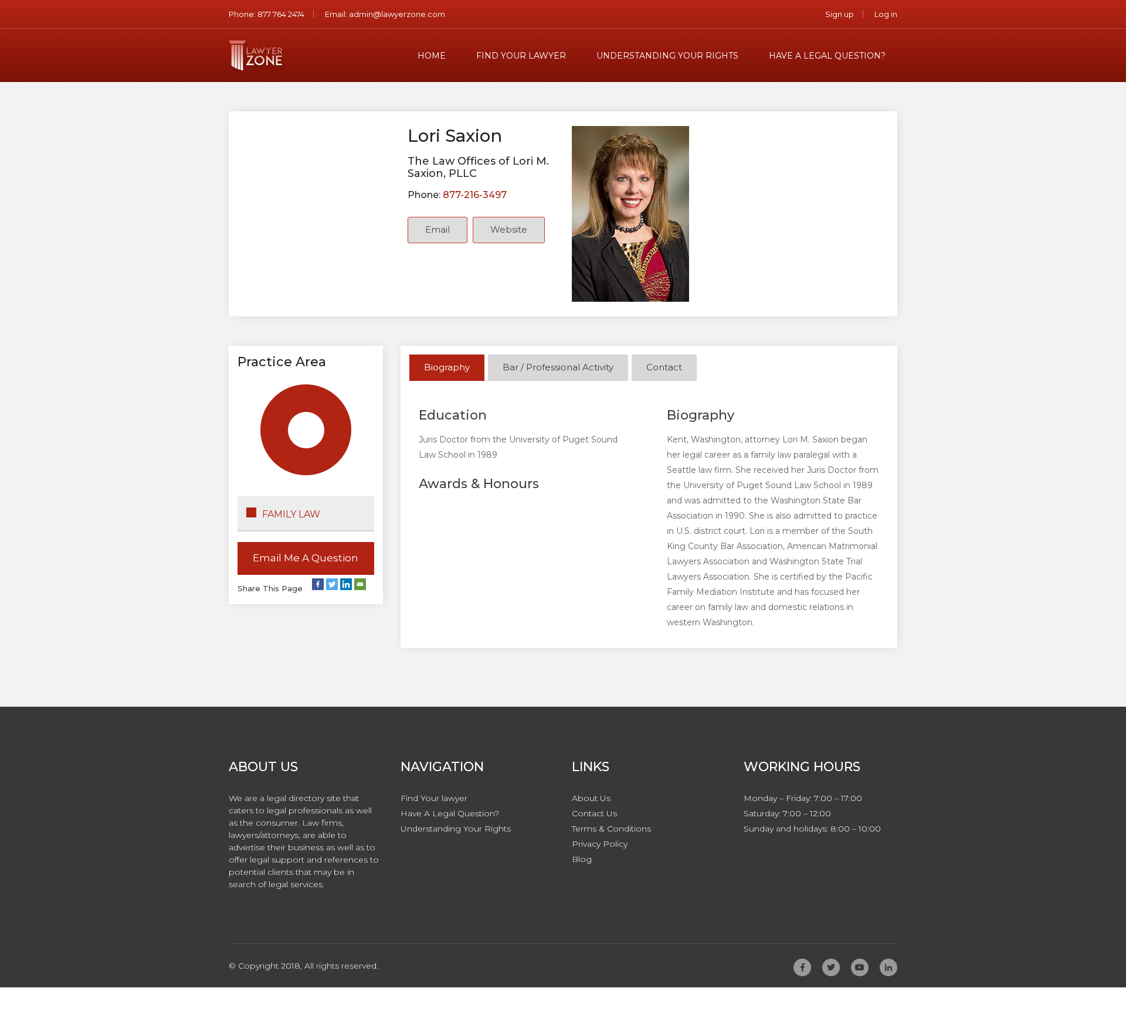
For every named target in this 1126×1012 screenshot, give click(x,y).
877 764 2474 (280, 14)
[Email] (360, 584)
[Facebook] (318, 584)
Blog (582, 859)
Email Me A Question (305, 558)
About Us (591, 798)
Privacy (600, 844)
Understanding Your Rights (667, 55)
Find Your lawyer (521, 55)
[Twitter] (332, 584)
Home (432, 55)
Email (437, 229)
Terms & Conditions (611, 828)
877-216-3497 (473, 194)
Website (508, 229)
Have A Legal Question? (827, 55)
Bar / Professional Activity (558, 367)
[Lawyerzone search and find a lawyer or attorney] (256, 55)
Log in (885, 14)
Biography (447, 367)
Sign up (839, 14)
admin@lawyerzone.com (397, 14)
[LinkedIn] (346, 584)
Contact (664, 367)
